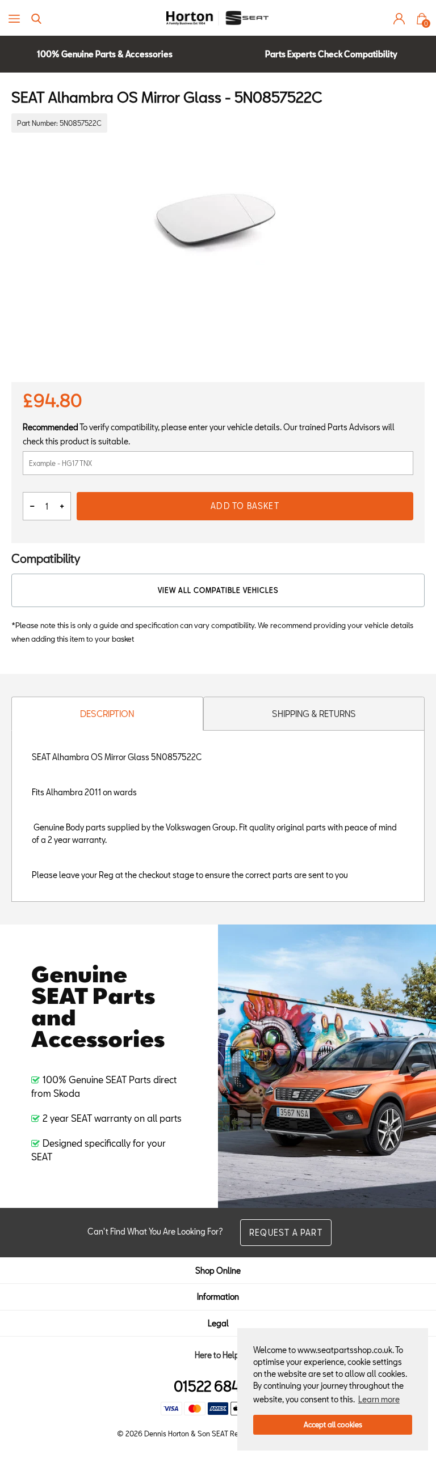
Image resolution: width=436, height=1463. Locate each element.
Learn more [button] (379, 1399)
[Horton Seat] (217, 18)
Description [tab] (107, 714)
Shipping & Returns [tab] (314, 714)
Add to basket (245, 506)
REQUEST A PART (285, 1232)
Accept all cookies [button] (333, 1424)
